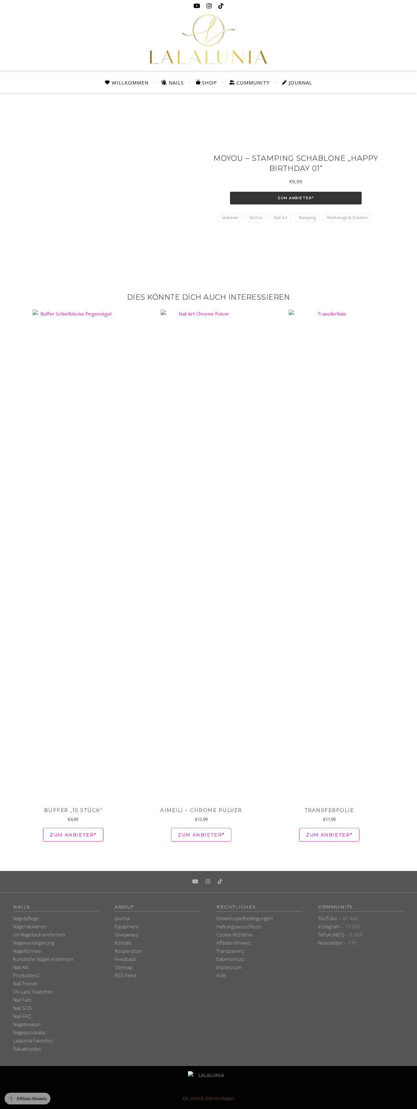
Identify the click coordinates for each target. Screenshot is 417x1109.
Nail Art (280, 217)
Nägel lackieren (29, 926)
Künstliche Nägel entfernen (43, 959)
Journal (300, 82)
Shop (209, 82)
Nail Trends (25, 983)
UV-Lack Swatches (33, 991)
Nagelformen (27, 951)
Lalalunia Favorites (33, 1040)
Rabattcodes (27, 1048)
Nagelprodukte (29, 1032)
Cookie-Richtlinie (234, 934)
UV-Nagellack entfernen (39, 934)
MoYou (256, 217)
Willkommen (130, 82)
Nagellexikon (26, 1024)
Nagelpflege (26, 918)
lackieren (230, 217)
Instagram (329, 926)
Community (253, 82)
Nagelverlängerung (33, 942)
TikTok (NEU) (331, 934)
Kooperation (128, 951)
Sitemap (124, 967)
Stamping (307, 217)
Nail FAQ (22, 1016)
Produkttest (26, 975)
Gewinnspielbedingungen (244, 918)
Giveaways (126, 934)
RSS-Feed (125, 975)
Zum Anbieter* (296, 198)
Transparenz (230, 951)
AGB (221, 975)
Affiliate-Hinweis (233, 942)
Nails (176, 82)
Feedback (125, 959)
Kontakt (123, 942)
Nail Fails (22, 1000)
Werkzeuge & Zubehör (347, 217)
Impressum (229, 967)
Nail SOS (22, 1008)
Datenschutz (230, 959)
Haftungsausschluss (238, 926)
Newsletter (330, 942)
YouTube (327, 918)
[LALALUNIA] (208, 1082)
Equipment (127, 926)
